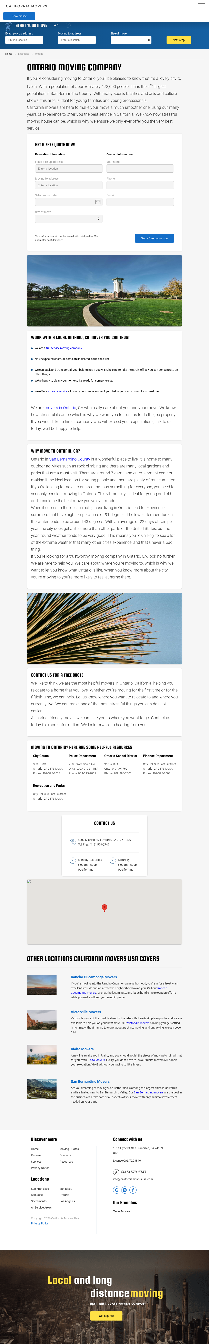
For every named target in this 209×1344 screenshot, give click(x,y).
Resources (66, 1161)
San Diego (66, 1188)
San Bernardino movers (148, 1092)
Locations (23, 53)
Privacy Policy (40, 1223)
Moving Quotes (69, 1149)
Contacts (65, 1155)
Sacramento (39, 1201)
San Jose (37, 1194)
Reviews (36, 1155)
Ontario (64, 1194)
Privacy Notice (40, 1168)
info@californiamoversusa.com (133, 1179)
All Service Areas (41, 1207)
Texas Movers (121, 1211)
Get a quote (178, 52)
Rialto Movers (96, 1060)
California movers (42, 107)
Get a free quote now (154, 238)
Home (8, 53)
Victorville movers (138, 1023)
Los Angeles (67, 1201)
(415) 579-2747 (99, 844)
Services (36, 1161)
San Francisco (40, 1188)
